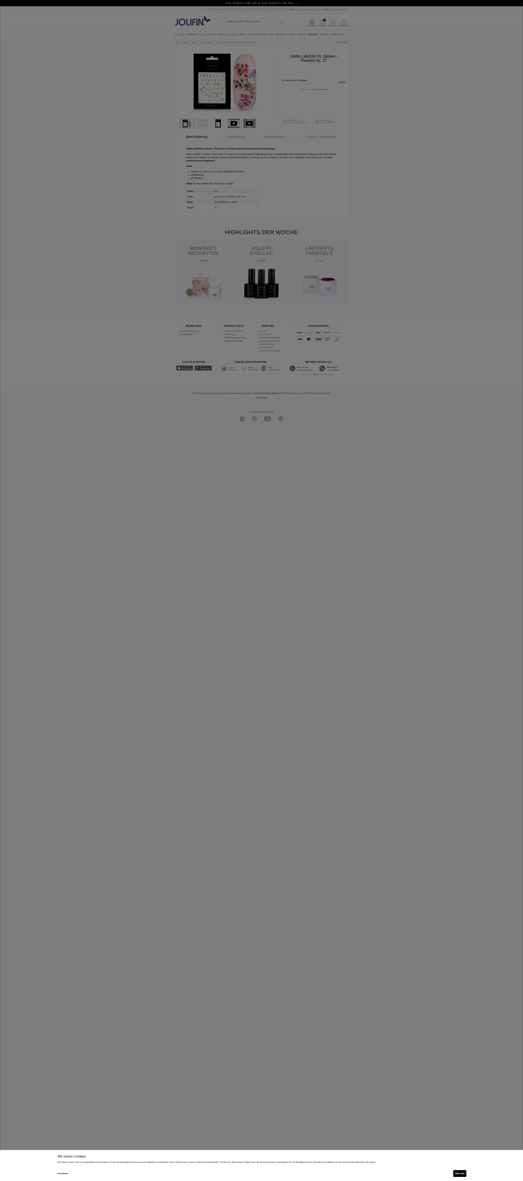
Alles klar (460, 1173)
